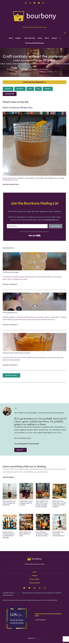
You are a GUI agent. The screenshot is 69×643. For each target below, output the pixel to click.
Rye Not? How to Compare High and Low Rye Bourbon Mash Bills (8, 534)
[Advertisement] (34, 391)
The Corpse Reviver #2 (10, 312)
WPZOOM (38, 638)
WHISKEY (8, 89)
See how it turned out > (11, 184)
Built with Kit (35, 235)
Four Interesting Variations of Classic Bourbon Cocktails (42, 534)
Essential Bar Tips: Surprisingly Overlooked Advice (58, 534)
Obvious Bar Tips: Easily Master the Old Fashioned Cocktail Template (59, 503)
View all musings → (9, 477)
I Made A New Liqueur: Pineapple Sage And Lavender (26, 503)
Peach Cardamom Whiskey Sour (18, 107)
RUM (30, 89)
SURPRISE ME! (9, 94)
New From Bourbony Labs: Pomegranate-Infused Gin (9, 503)
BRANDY (47, 89)
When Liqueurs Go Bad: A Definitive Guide (25, 534)
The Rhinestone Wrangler (11, 272)
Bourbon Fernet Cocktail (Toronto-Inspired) (16, 353)
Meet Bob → (20, 450)
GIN (38, 89)
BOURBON (20, 89)
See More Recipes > (11, 375)
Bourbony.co (18, 593)
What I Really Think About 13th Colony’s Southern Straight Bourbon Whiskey (42, 503)
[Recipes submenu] (21, 38)
